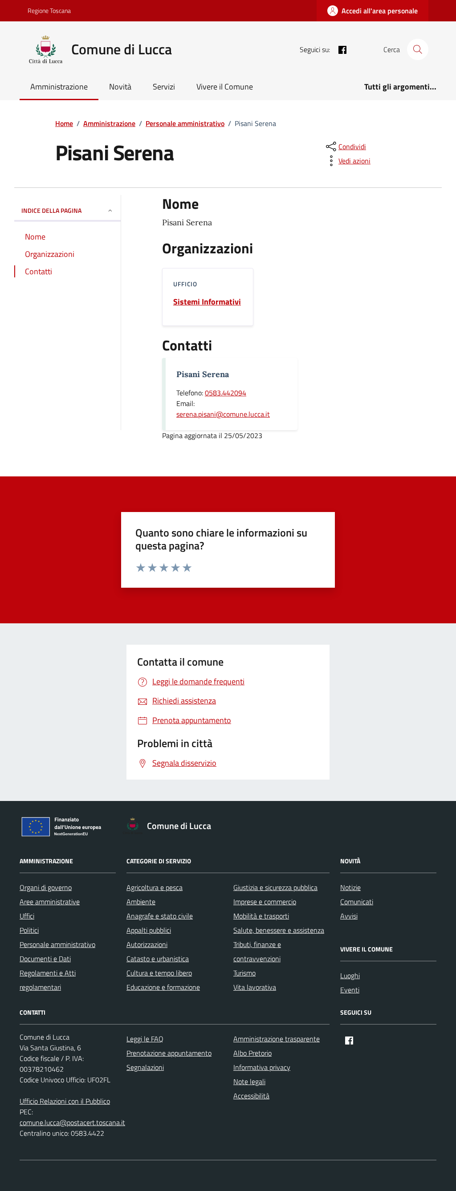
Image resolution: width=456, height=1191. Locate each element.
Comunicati (356, 901)
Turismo (244, 972)
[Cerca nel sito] (417, 49)
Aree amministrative (50, 901)
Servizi (164, 87)
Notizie (350, 887)
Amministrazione (59, 87)
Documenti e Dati (45, 958)
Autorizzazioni (146, 944)
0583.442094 (225, 392)
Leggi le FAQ (144, 1038)
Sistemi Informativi (207, 302)
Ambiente (140, 901)
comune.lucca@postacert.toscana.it (72, 1122)
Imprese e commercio (264, 901)
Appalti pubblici (148, 930)
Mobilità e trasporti (261, 916)
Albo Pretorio (252, 1053)
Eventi (349, 989)
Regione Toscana (49, 10)
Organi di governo (46, 887)
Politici (29, 930)
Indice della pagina (51, 210)
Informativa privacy (261, 1067)
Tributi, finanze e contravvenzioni (257, 951)
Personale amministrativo (57, 944)
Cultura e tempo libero (159, 972)
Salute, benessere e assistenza (278, 930)
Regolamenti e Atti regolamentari (48, 979)
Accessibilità (251, 1095)
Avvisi (349, 916)
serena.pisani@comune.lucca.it (223, 414)
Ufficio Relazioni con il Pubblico (65, 1101)
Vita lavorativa (254, 987)
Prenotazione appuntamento (169, 1053)
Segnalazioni (145, 1067)
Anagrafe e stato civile (159, 916)
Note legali (249, 1081)
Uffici (27, 916)
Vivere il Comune (224, 87)
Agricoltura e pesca (154, 887)
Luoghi (350, 975)
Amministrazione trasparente (276, 1038)
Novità (120, 87)
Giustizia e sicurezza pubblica (275, 887)
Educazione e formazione (163, 987)
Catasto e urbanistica (157, 958)
